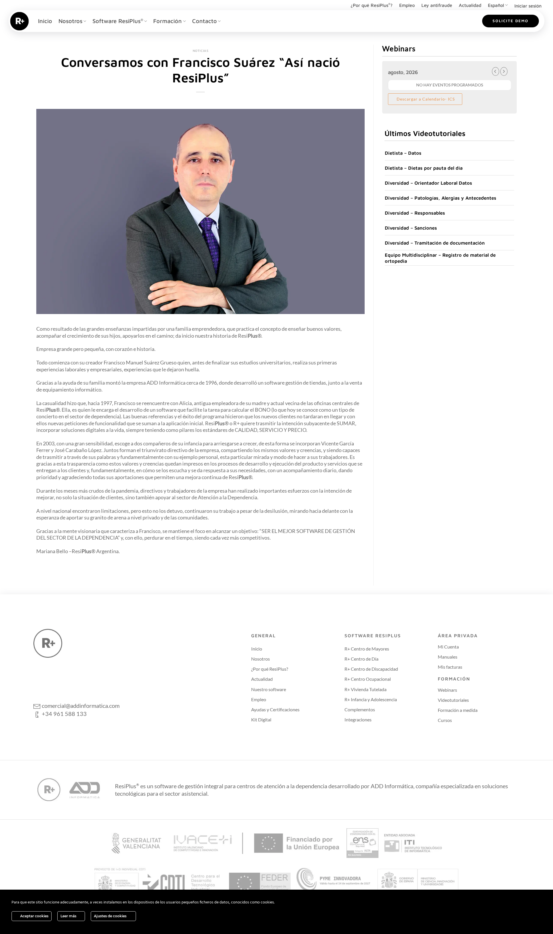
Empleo (407, 5)
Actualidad (470, 5)
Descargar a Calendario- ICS (425, 99)
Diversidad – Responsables (415, 212)
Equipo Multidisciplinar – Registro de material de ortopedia (440, 258)
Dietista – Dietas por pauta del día (424, 168)
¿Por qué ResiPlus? (372, 5)
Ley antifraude (436, 5)
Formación (167, 21)
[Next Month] (503, 71)
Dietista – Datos (403, 153)
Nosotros (70, 21)
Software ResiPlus (117, 21)
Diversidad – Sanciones (411, 227)
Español (496, 5)
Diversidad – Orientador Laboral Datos (428, 183)
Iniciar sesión (527, 5)
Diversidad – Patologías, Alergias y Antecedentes (440, 198)
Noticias (200, 50)
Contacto (204, 21)
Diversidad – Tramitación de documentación (435, 242)
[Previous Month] (495, 71)
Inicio (45, 21)
